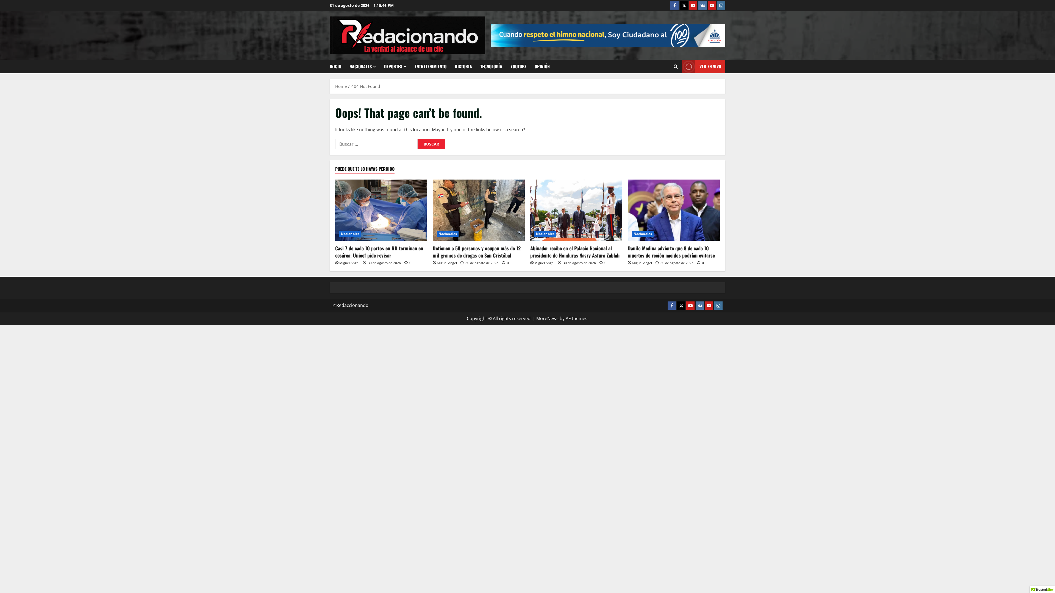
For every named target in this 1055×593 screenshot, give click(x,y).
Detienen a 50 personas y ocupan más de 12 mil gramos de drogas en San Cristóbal (477, 252)
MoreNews (547, 318)
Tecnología (491, 66)
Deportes (393, 66)
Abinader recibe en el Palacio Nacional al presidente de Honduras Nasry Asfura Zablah (575, 252)
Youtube (518, 66)
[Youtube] (712, 5)
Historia (463, 66)
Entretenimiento (430, 66)
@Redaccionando (350, 305)
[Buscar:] (376, 144)
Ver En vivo (710, 66)
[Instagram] (721, 5)
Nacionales (360, 66)
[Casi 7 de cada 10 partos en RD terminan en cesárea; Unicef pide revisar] (381, 210)
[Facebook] (674, 5)
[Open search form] (676, 66)
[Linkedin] (693, 5)
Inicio (335, 66)
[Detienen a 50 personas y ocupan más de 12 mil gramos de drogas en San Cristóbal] (479, 210)
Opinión (542, 66)
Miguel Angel (349, 263)
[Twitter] (684, 5)
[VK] (702, 5)
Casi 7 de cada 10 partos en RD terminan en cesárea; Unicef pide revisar (379, 252)
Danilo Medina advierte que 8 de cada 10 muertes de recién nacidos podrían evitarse (671, 252)
